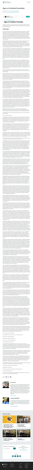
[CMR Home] (7, 2)
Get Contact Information (23, 449)
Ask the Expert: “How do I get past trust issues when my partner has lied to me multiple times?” (8, 426)
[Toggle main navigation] (29, 2)
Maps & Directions (12, 466)
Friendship (12, 12)
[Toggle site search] (27, 2)
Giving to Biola (26, 465)
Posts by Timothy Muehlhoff (14, 406)
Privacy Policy (20, 467)
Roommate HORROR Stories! (21, 439)
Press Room (26, 466)
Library (20, 465)
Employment (20, 466)
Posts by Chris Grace (13, 395)
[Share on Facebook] (6, 377)
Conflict (6, 12)
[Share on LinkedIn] (11, 377)
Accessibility (26, 467)
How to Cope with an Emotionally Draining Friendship (22, 425)
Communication (16, 12)
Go (14, 448)
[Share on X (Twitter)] (8, 377)
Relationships (9, 12)
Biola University (5, 464)
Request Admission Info (27, 464)
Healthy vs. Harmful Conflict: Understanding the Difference (8, 439)
